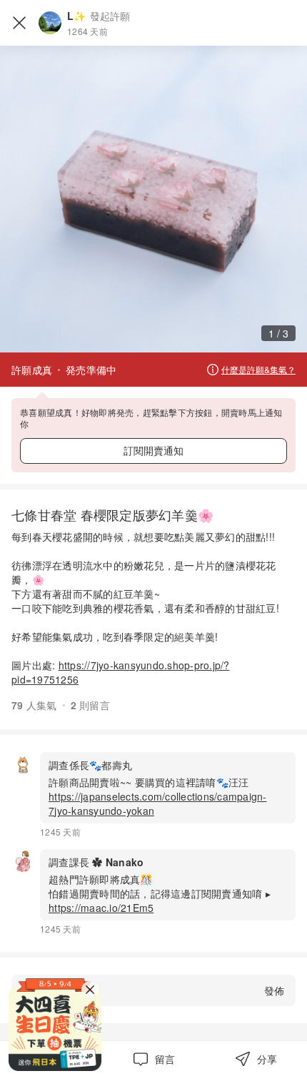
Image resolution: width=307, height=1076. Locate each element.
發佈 (274, 990)
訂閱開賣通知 (153, 450)
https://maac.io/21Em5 (101, 907)
